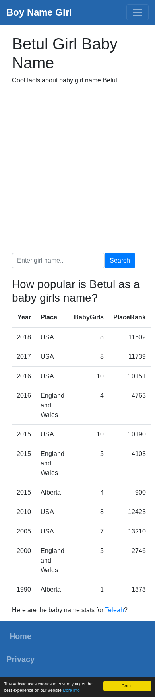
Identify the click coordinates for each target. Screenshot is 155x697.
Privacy (20, 659)
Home (20, 636)
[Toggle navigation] (137, 12)
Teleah (114, 610)
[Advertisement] (77, 169)
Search (120, 260)
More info (71, 690)
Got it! (127, 686)
